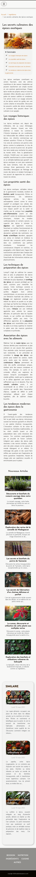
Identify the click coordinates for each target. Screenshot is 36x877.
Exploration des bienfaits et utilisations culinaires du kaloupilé (18, 659)
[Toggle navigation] (4, 4)
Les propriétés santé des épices (17, 59)
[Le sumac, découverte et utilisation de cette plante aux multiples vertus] (18, 613)
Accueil (3, 14)
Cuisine (25, 859)
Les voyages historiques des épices (18, 56)
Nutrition (23, 855)
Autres (17, 862)
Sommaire (11, 52)
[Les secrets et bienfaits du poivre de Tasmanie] (18, 548)
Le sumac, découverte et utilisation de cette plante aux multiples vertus (18, 626)
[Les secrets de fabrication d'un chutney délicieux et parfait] (18, 579)
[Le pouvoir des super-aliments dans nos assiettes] (18, 697)
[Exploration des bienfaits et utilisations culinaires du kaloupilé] (18, 646)
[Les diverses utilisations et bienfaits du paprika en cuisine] (18, 747)
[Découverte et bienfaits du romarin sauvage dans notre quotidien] (18, 483)
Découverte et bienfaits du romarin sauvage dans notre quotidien (18, 496)
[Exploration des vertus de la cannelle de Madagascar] (18, 517)
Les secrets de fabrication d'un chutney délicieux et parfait (18, 592)
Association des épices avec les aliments (19, 67)
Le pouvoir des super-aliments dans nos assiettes (18, 702)
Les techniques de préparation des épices (20, 63)
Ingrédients (12, 14)
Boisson (11, 855)
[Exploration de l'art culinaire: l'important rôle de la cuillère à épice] (18, 798)
